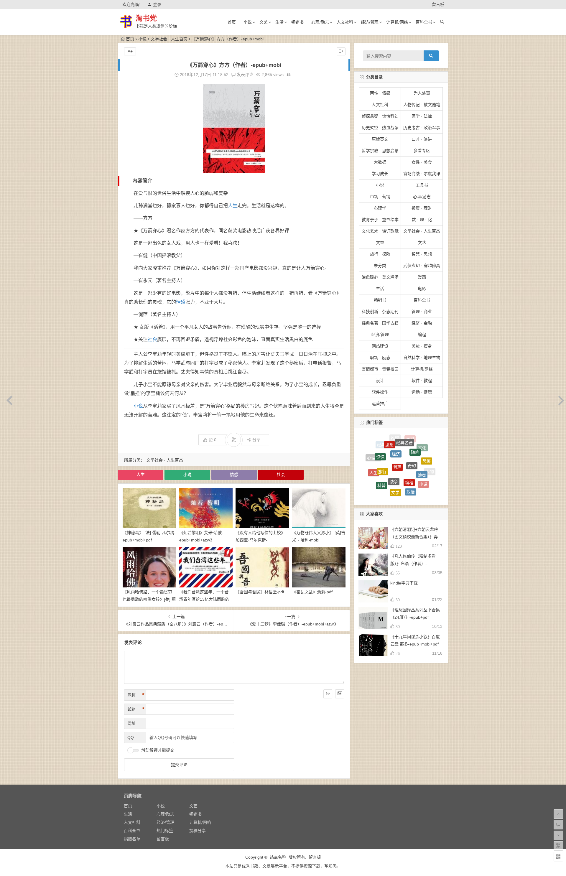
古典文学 (375, 477)
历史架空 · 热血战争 (380, 127)
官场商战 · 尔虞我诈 (421, 173)
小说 (247, 22)
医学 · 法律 (422, 116)
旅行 (382, 449)
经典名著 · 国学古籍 (380, 323)
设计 (380, 380)
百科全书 (424, 22)
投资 (398, 492)
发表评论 (244, 74)
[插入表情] (327, 693)
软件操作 (380, 392)
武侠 (385, 490)
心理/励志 (320, 22)
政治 (411, 468)
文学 (395, 467)
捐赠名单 (132, 839)
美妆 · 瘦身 (422, 346)
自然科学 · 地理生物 (421, 357)
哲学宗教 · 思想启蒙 (380, 150)
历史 (416, 483)
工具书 (422, 185)
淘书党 (146, 18)
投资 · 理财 (422, 208)
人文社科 (345, 22)
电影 (422, 288)
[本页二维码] (558, 856)
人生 (232, 205)
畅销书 (297, 22)
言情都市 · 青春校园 (380, 369)
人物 (430, 467)
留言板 (438, 4)
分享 (256, 439)
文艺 (263, 22)
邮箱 (135, 709)
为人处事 (422, 93)
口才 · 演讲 (422, 139)
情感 (180, 301)
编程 (422, 334)
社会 (152, 339)
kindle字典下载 (404, 583)
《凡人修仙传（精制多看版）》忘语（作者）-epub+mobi (413, 563)
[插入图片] (339, 693)
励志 (422, 453)
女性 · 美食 (422, 162)
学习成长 (380, 173)
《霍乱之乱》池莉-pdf (312, 592)
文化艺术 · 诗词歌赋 (380, 231)
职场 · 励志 (380, 357)
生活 (279, 22)
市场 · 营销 (380, 196)
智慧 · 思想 (422, 254)
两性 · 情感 (380, 93)
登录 (157, 4)
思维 (401, 482)
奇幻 (412, 442)
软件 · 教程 (422, 380)
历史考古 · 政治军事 (421, 127)
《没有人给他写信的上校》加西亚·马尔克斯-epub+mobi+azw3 (260, 540)
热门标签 (165, 830)
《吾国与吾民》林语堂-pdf (260, 592)
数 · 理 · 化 (422, 219)
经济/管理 (370, 22)
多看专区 (422, 150)
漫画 (422, 277)
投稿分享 (197, 830)
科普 (381, 465)
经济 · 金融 (422, 323)
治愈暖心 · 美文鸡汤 (380, 277)
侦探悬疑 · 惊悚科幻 (380, 116)
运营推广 (380, 403)
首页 (232, 22)
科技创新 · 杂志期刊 (380, 311)
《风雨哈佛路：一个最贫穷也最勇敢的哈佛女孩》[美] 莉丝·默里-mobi (149, 599)
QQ (130, 737)
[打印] (289, 74)
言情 (386, 480)
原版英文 (380, 139)
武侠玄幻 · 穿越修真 (421, 265)
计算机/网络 (397, 22)
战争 (394, 452)
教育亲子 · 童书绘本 (380, 219)
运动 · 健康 (422, 392)
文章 (380, 242)
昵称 (135, 695)
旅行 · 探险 (380, 254)
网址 (131, 723)
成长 (412, 493)
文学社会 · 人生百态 (169, 39)
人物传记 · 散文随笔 (421, 104)
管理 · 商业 (422, 311)
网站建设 (380, 346)
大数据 (380, 162)
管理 (397, 441)
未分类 (380, 265)
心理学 (380, 208)
